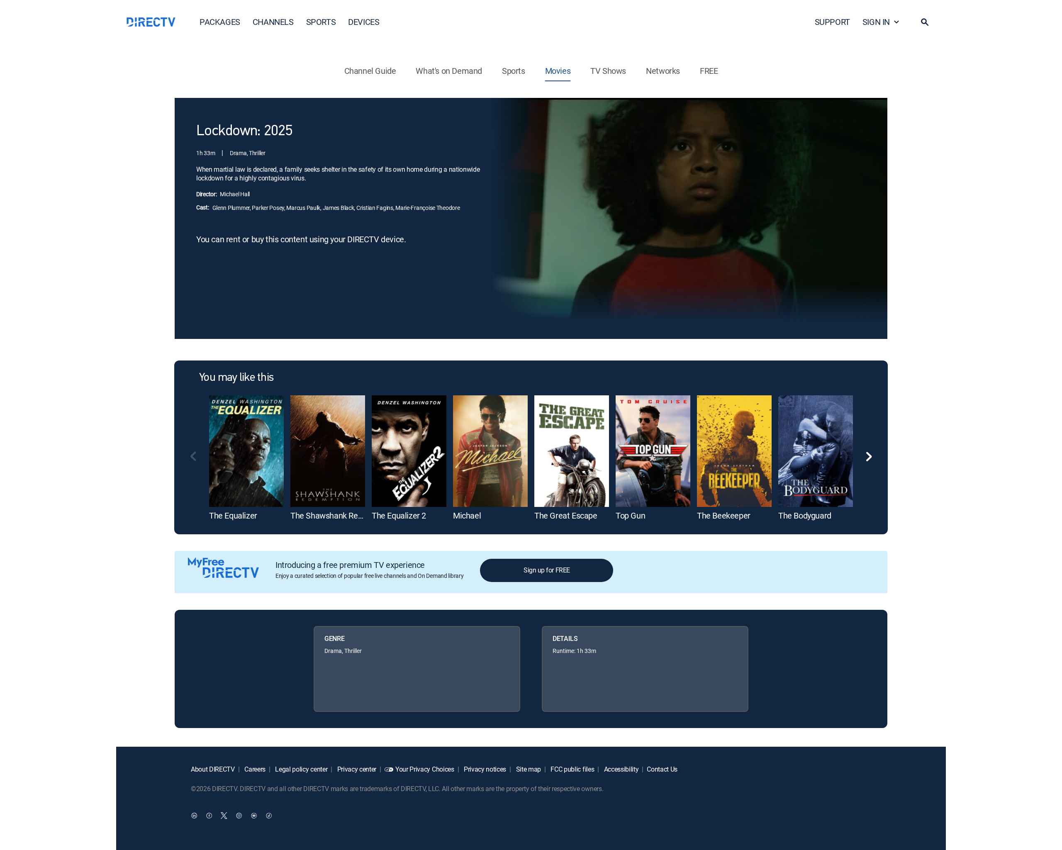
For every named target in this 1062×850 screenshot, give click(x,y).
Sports (513, 70)
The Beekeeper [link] (723, 515)
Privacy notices (484, 769)
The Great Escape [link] (565, 515)
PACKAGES (220, 21)
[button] (924, 22)
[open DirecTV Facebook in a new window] (209, 815)
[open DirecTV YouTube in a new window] (254, 815)
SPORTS (321, 21)
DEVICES (363, 21)
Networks (663, 70)
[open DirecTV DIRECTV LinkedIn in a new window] (194, 815)
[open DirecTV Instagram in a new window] (239, 815)
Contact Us (662, 769)
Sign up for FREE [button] (547, 570)
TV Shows (608, 70)
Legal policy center (301, 769)
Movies (558, 70)
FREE (709, 70)
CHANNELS (273, 21)
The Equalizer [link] (233, 515)
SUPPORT (832, 21)
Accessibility (620, 769)
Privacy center (356, 769)
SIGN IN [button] (876, 21)
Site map (527, 769)
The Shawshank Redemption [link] (341, 515)
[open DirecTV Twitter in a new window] (224, 815)
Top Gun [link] (630, 515)
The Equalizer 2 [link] (399, 515)
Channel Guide (370, 70)
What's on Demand (449, 70)
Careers (254, 769)
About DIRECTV (213, 769)
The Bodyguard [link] (804, 515)
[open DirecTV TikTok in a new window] (269, 815)
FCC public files (571, 769)
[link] (246, 451)
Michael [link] (467, 515)
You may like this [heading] (236, 378)
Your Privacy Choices (424, 769)
